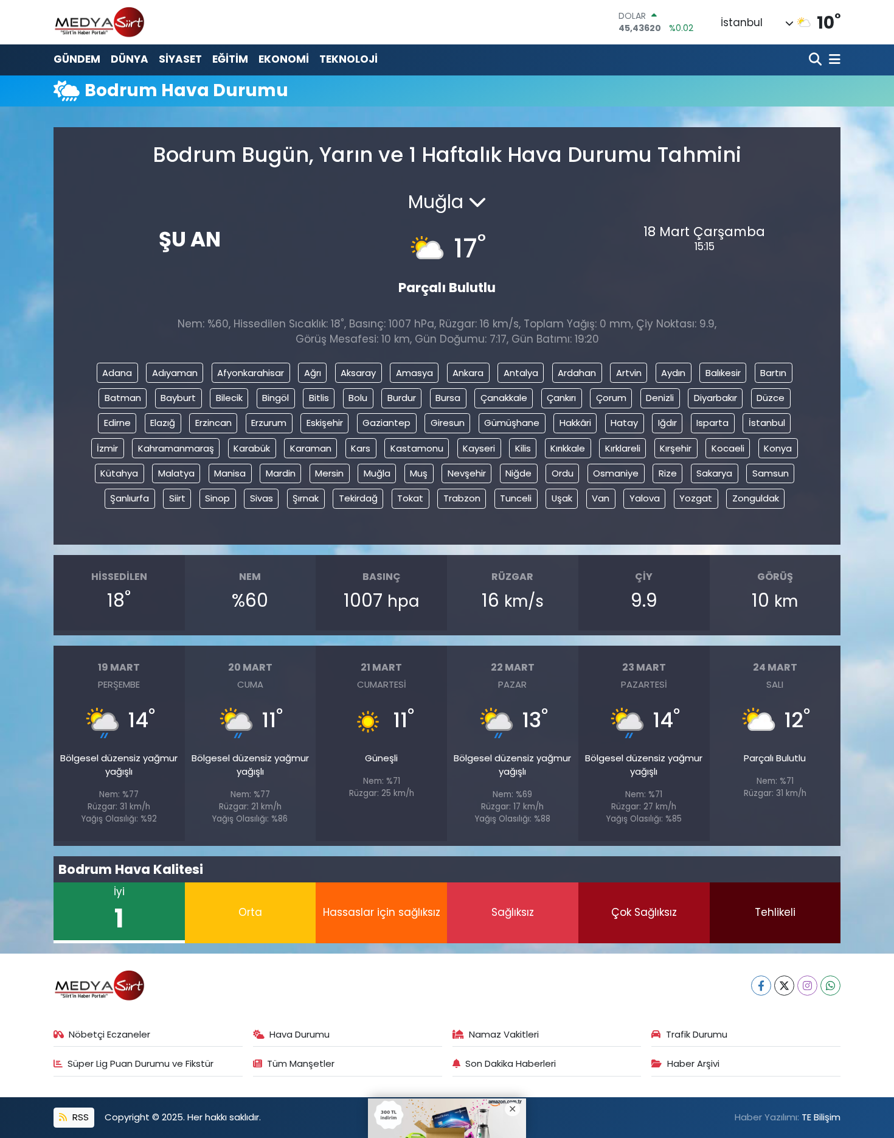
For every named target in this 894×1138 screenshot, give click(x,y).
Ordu (562, 473)
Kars (360, 448)
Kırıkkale (567, 448)
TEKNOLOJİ (348, 59)
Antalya (521, 372)
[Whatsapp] (830, 986)
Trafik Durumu (696, 1034)
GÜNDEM (77, 59)
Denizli (660, 397)
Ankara (467, 372)
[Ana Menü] (832, 60)
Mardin (281, 473)
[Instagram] (807, 986)
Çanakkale (503, 397)
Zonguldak (755, 498)
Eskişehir (325, 422)
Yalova (644, 498)
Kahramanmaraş (176, 448)
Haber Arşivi (693, 1063)
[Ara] (816, 60)
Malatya (176, 473)
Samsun (770, 473)
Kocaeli (728, 448)
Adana (117, 372)
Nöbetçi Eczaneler (109, 1034)
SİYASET (180, 59)
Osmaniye (616, 473)
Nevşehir (467, 473)
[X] (784, 986)
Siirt (177, 498)
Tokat (410, 498)
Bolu (357, 397)
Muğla (377, 473)
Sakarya (714, 473)
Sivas (261, 498)
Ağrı (312, 372)
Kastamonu (416, 448)
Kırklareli (622, 448)
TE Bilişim (821, 1117)
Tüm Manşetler (300, 1063)
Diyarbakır (715, 397)
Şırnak (306, 498)
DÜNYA (129, 59)
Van (600, 498)
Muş (419, 473)
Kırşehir (675, 448)
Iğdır (667, 422)
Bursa (447, 397)
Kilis (523, 448)
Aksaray (358, 372)
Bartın (773, 372)
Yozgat (695, 498)
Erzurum (268, 422)
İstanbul (767, 422)
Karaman (310, 448)
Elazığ (162, 422)
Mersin (329, 473)
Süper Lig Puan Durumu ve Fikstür (140, 1063)
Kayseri (479, 448)
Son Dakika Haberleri (510, 1063)
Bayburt (178, 397)
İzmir (107, 448)
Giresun (448, 422)
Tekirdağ (358, 498)
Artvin (629, 372)
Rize (668, 473)
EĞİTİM (230, 59)
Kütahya (119, 473)
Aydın (673, 372)
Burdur (401, 397)
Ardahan (577, 372)
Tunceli (516, 498)
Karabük (252, 448)
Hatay (624, 422)
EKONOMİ (283, 59)
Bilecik (229, 397)
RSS (79, 1117)
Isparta (712, 422)
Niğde (518, 473)
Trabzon (461, 498)
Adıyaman (175, 372)
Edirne (117, 422)
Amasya (414, 372)
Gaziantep (386, 422)
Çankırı (561, 397)
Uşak (562, 498)
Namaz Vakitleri (504, 1034)
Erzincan (213, 422)
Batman (123, 397)
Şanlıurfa (129, 498)
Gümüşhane (511, 422)
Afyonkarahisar (250, 372)
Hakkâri (575, 422)
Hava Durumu (299, 1034)
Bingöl (275, 397)
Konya (778, 448)
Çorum (611, 397)
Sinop (217, 498)
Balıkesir (723, 372)
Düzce (771, 397)
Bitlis (319, 397)
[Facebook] (761, 986)
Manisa (230, 473)
